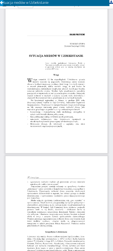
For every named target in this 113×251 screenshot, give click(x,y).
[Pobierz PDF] (111, 3)
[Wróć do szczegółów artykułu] (1, 3)
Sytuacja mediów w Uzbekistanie (24, 3)
